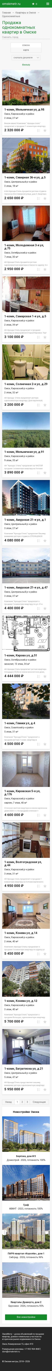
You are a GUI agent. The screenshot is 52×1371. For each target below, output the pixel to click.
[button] (26, 57)
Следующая (39, 1102)
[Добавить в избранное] (45, 131)
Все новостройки (26, 1317)
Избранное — (36, 4)
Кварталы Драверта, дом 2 (26, 1302)
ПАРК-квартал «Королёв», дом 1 (26, 1253)
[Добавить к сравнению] (39, 131)
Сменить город (10, 37)
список (26, 45)
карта (26, 50)
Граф (26, 1205)
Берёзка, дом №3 (26, 1156)
